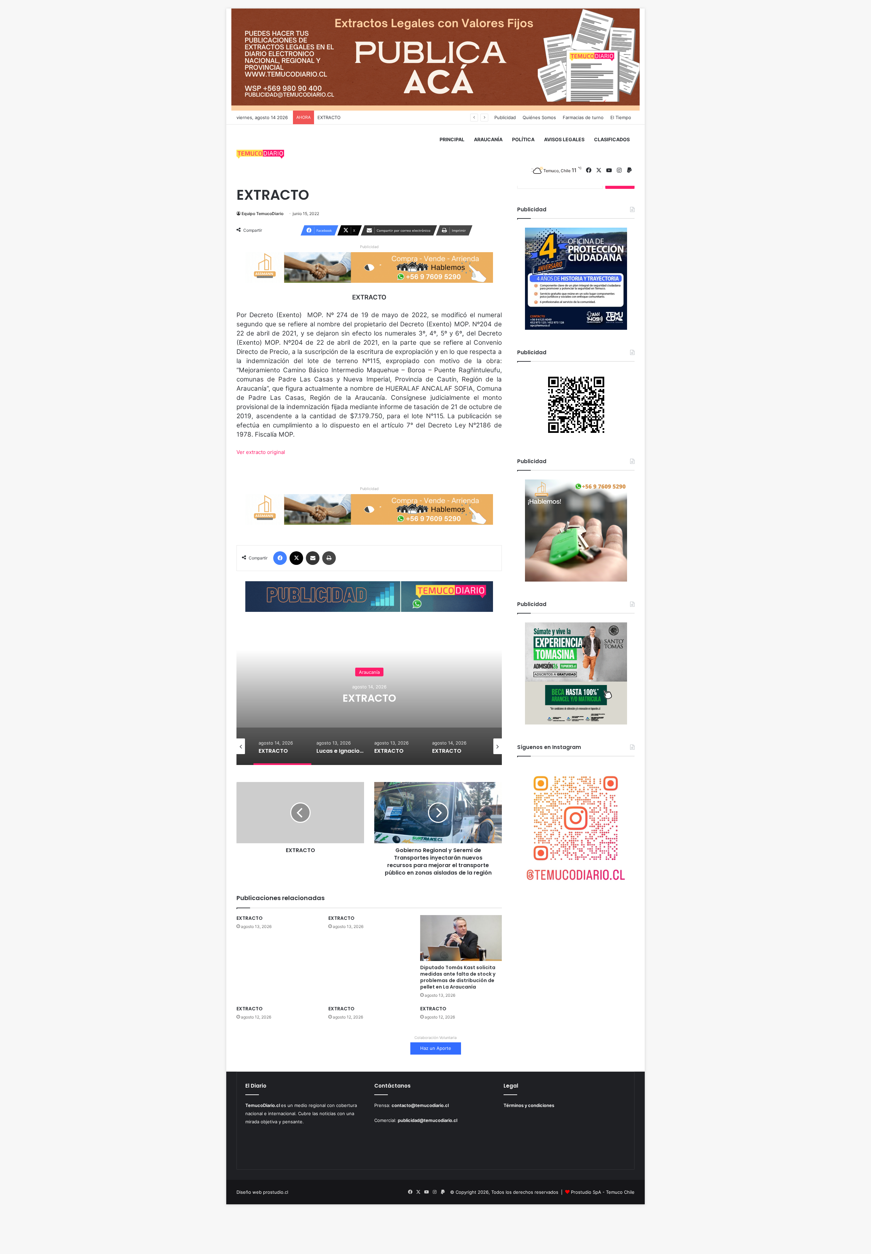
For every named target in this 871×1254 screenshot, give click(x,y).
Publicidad (505, 117)
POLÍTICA (523, 139)
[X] (296, 558)
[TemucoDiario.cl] (260, 155)
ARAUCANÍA (488, 139)
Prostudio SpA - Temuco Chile (603, 1192)
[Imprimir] (329, 558)
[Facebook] (280, 558)
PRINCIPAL (452, 139)
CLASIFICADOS (612, 139)
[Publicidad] (435, 59)
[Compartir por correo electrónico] (312, 558)
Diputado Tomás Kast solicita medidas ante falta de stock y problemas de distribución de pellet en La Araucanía (457, 977)
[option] (369, 697)
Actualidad (369, 665)
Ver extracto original (260, 452)
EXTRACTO (249, 918)
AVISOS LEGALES (564, 139)
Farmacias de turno (583, 117)
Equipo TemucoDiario (262, 213)
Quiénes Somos (539, 117)
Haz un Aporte (435, 1048)
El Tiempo (620, 117)
